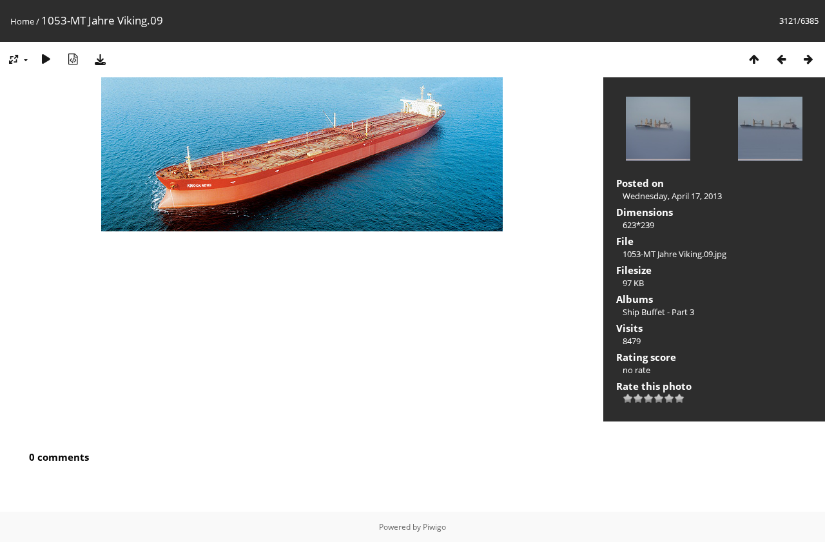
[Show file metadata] (72, 59)
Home (22, 21)
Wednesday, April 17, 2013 (672, 196)
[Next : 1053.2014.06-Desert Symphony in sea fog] (808, 59)
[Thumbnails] (754, 59)
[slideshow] (45, 59)
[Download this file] (99, 59)
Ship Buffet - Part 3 (658, 312)
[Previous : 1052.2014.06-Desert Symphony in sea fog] (781, 59)
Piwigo (434, 526)
